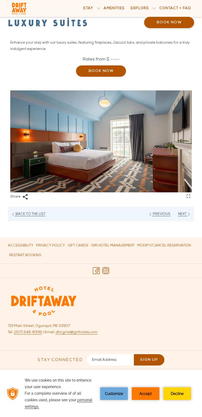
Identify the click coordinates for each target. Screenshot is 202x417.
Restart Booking (25, 255)
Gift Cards (78, 247)
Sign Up (149, 360)
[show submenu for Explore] (154, 8)
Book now (169, 22)
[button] (101, 141)
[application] (101, 393)
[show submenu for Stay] (98, 8)
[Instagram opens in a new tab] (105, 270)
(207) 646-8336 (28, 332)
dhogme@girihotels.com (76, 332)
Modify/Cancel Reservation (164, 245)
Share (15, 196)
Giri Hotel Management (113, 247)
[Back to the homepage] (19, 8)
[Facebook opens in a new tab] (96, 270)
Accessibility (20, 245)
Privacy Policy (50, 245)
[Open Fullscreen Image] (188, 196)
